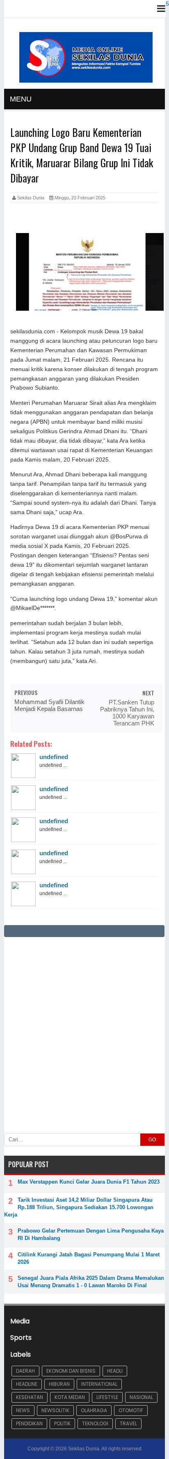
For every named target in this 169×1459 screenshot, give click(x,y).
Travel (128, 1423)
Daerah (25, 1370)
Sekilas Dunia (83, 1449)
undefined (53, 756)
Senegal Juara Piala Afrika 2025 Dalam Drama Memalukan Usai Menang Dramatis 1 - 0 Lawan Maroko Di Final (91, 1281)
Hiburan (59, 1384)
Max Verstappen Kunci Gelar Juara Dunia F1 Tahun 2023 (89, 1182)
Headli (115, 1370)
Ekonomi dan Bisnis (71, 1370)
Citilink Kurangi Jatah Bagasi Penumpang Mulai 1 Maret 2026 (89, 1258)
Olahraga (94, 1410)
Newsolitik (55, 1410)
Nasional (141, 1397)
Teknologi (95, 1423)
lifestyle (107, 1397)
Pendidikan (29, 1423)
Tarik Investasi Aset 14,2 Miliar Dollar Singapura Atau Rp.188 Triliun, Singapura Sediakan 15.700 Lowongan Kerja (78, 1207)
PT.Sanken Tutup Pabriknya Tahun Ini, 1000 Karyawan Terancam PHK (127, 713)
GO (152, 1140)
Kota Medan (70, 1397)
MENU (21, 99)
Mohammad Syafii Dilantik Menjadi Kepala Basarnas (49, 705)
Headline (26, 1384)
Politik (62, 1423)
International (99, 1384)
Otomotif (131, 1410)
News (23, 1410)
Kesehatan (29, 1397)
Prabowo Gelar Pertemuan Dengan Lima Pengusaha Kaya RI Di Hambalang (91, 1234)
